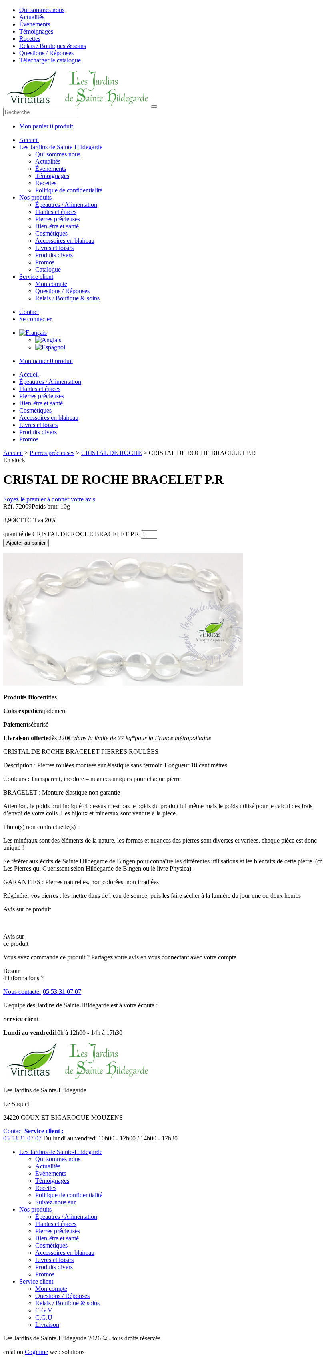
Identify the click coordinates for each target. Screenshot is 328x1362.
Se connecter (35, 319)
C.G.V (43, 1310)
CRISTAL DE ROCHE (111, 452)
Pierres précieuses (57, 219)
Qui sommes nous (41, 9)
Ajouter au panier (26, 543)
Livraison (47, 1324)
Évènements (34, 24)
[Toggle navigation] (154, 106)
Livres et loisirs (54, 247)
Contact (29, 311)
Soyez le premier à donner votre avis (49, 499)
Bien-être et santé (57, 226)
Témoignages (36, 31)
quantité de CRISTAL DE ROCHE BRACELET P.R (71, 534)
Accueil (29, 139)
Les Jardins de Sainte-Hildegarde (60, 147)
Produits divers (54, 255)
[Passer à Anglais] (48, 339)
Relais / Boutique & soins (67, 298)
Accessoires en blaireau (64, 240)
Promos (44, 262)
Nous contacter (22, 991)
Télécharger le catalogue (50, 60)
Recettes (29, 38)
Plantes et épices (55, 211)
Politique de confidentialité (68, 190)
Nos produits (35, 197)
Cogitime (36, 1351)
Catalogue (48, 269)
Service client (36, 276)
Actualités (31, 17)
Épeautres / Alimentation (66, 204)
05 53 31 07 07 (62, 991)
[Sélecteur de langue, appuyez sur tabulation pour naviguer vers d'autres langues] (33, 332)
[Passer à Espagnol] (50, 347)
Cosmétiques (51, 233)
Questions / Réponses (46, 53)
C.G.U (43, 1317)
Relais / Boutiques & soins (52, 45)
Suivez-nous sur (55, 1202)
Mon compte (51, 283)
